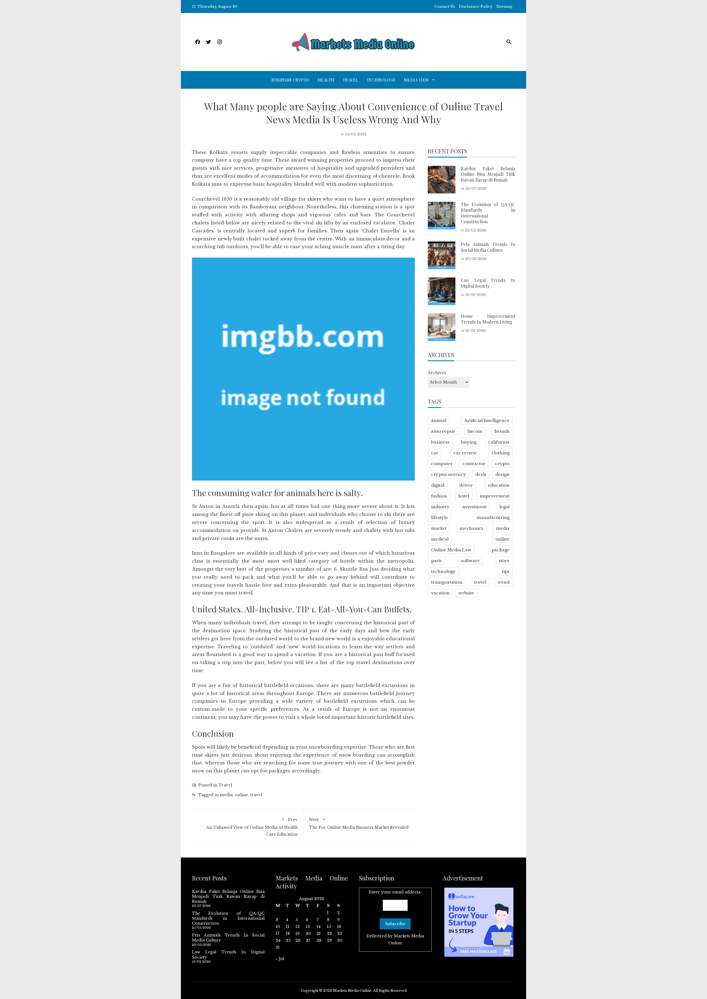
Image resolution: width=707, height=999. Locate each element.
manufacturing (493, 517)
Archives (437, 372)
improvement (495, 496)
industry (440, 506)
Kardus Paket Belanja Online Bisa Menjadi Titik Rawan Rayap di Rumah (488, 174)
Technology (381, 80)
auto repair (443, 431)
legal (504, 506)
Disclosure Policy (475, 6)
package (501, 549)
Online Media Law (451, 549)
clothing (501, 452)
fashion (439, 496)
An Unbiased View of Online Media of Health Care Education (252, 827)
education (499, 485)
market (439, 528)
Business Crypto (290, 80)
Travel (350, 80)
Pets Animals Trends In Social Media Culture (488, 247)
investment (475, 506)
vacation (440, 593)
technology (443, 571)
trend (504, 582)
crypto (502, 463)
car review (464, 452)
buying (468, 442)
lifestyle (439, 517)
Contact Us (444, 6)
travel (256, 794)
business (440, 442)
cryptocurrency (448, 474)
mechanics (471, 528)
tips (506, 571)
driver (466, 485)
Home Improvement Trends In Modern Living (488, 319)
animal (438, 420)
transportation (446, 582)
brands (502, 431)
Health (326, 80)
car (434, 452)
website (466, 593)
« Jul (280, 958)
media (226, 794)
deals (480, 474)
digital (437, 485)
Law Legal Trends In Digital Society (488, 283)
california (499, 442)
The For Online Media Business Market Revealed (358, 823)
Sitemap (504, 6)
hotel (463, 496)
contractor (474, 463)
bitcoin (475, 431)
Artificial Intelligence (487, 420)
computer (442, 463)
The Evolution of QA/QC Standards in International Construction (488, 212)
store (504, 560)
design (502, 474)
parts (436, 560)
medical (440, 539)
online (241, 794)
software (470, 560)
